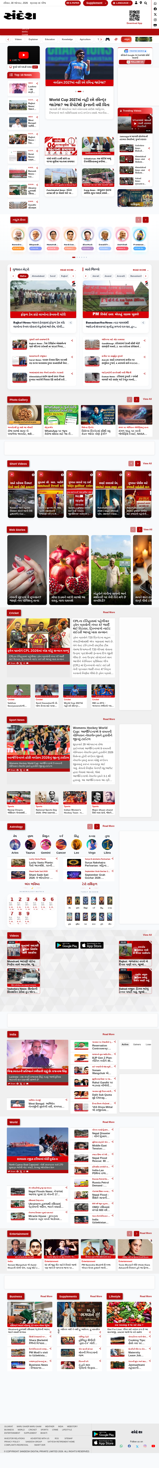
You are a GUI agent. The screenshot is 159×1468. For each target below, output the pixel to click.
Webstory (58, 26)
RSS (57, 1438)
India (47, 26)
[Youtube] (153, 1446)
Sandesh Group (33, 1442)
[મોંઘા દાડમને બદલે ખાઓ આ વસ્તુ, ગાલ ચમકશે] (69, 536)
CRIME (113, 26)
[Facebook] (155, 9)
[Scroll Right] (146, 220)
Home (6, 26)
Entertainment (142, 26)
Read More (67, 270)
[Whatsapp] (155, 3)
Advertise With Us (39, 1438)
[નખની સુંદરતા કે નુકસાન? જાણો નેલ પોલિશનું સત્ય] (27, 536)
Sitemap (68, 1438)
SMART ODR (39, 1445)
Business (71, 26)
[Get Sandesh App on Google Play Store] (103, 1434)
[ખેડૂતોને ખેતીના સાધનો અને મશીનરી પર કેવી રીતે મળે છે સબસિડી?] (111, 536)
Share (13, 663)
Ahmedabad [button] (38, 276)
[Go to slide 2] (80, 91)
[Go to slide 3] (83, 91)
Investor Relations (14, 1438)
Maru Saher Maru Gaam (25, 30)
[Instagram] (155, 19)
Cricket (93, 26)
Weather (36, 26)
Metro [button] (23, 276)
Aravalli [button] (121, 276)
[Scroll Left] (138, 220)
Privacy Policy (12, 1442)
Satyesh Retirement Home (61, 1442)
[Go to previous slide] (129, 399)
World (84, 26)
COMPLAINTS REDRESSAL (16, 1445)
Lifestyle (124, 26)
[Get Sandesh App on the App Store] (103, 1442)
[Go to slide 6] (86, 257)
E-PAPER (74, 3)
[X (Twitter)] (21, 663)
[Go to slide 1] (77, 91)
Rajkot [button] (64, 276)
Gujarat (15, 26)
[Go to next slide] (136, 399)
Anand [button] (108, 276)
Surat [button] (53, 276)
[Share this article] (72, 340)
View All (147, 399)
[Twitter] (155, 14)
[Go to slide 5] (84, 257)
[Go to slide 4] (81, 257)
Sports (104, 26)
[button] (136, 3)
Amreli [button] (96, 276)
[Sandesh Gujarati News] (19, 15)
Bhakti (44, 1433)
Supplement (94, 3)
